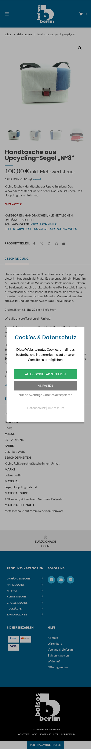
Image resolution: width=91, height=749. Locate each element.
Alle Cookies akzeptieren (45, 374)
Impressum (56, 408)
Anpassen (45, 385)
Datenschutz (36, 408)
